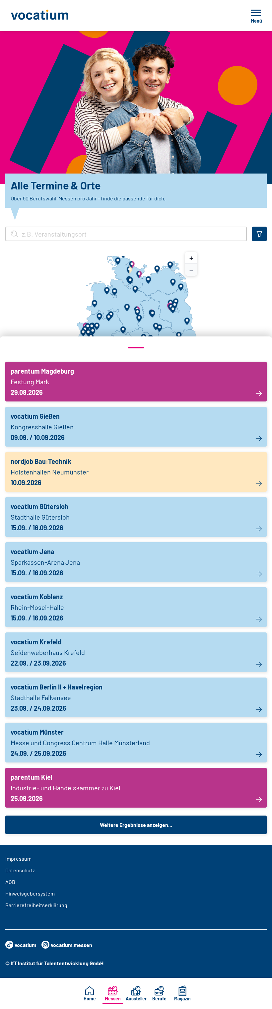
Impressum (18, 858)
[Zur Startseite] (54, 15)
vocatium (25, 945)
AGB (10, 882)
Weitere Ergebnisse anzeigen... (136, 825)
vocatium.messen (71, 945)
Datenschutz (20, 870)
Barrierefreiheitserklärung (36, 905)
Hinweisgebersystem (30, 893)
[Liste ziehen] (136, 348)
